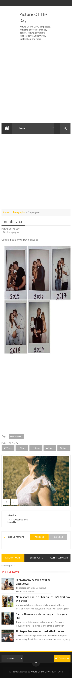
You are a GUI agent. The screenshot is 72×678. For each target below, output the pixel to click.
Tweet (9, 448)
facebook (39, 537)
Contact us (63, 658)
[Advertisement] (36, 82)
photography (18, 212)
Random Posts (12, 558)
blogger (58, 537)
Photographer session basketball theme (40, 631)
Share (23, 448)
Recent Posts (36, 558)
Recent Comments (59, 558)
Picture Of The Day (40, 671)
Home (6, 212)
